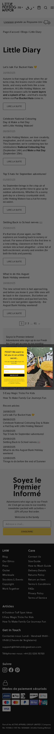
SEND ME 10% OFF (14, 375)
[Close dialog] (51, 349)
